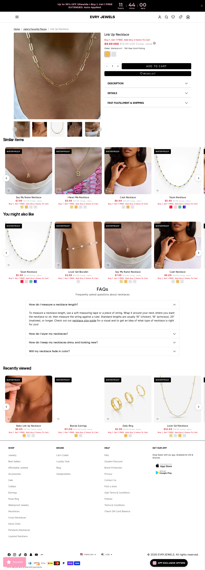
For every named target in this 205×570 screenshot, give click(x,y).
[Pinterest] (25, 554)
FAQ (106, 455)
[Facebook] (9, 554)
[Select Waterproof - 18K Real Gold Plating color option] (26, 207)
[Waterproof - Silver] (114, 54)
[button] (17, 17)
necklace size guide (84, 320)
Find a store (110, 486)
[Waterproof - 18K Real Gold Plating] (107, 54)
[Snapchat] (31, 554)
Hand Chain (14, 523)
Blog (58, 467)
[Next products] (198, 178)
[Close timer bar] (202, 5)
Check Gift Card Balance (117, 511)
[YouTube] (36, 554)
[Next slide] (99, 129)
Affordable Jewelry (18, 467)
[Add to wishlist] (9, 191)
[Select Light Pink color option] (175, 207)
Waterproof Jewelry (18, 505)
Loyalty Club (63, 461)
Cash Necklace (128, 197)
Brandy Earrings (78, 426)
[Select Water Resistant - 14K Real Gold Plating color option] (22, 207)
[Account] (159, 17)
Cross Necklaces (17, 517)
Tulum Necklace (177, 197)
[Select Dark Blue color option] (184, 207)
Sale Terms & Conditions (117, 492)
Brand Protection (113, 467)
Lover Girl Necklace (177, 426)
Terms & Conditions (114, 505)
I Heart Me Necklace (78, 197)
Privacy (108, 473)
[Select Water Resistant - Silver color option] (31, 207)
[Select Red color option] (171, 207)
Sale (10, 480)
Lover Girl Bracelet (78, 272)
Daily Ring (128, 426)
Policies (108, 498)
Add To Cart (41, 190)
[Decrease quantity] (107, 66)
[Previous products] (6, 178)
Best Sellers (14, 461)
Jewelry (12, 455)
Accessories (14, 473)
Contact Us (110, 480)
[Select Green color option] (180, 207)
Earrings (12, 492)
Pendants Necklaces (19, 530)
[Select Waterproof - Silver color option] (35, 207)
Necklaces (13, 511)
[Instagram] (14, 554)
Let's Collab (62, 455)
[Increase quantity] (117, 66)
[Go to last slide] (14, 129)
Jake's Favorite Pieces (35, 29)
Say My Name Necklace (28, 197)
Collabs (12, 486)
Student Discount (113, 461)
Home (17, 29)
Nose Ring (13, 498)
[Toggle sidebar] (180, 17)
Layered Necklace (18, 536)
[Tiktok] (20, 554)
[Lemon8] (42, 554)
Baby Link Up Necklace (28, 426)
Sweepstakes (63, 473)
